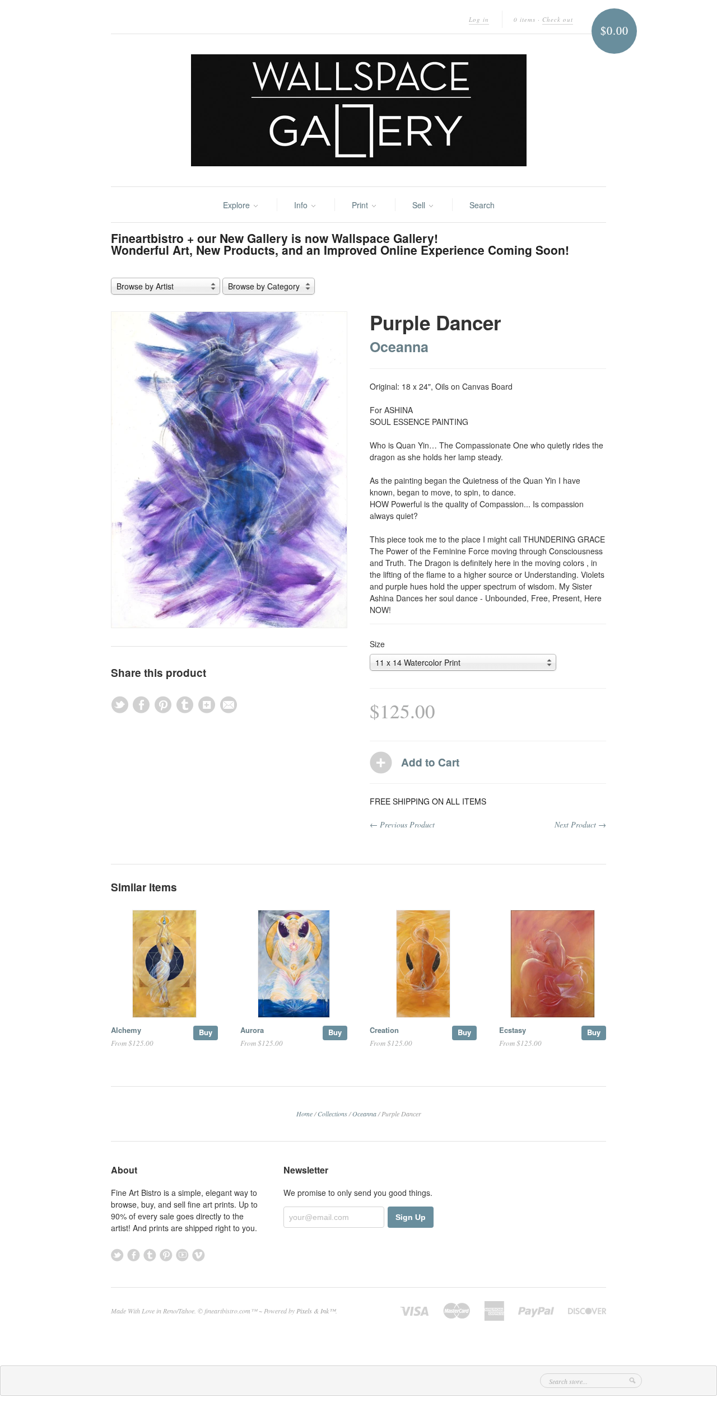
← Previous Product (402, 824)
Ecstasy (512, 1030)
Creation (384, 1030)
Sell (419, 205)
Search (482, 205)
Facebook (133, 1255)
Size (377, 643)
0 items (525, 19)
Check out (557, 19)
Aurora (252, 1030)
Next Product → (580, 824)
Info (302, 205)
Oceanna (399, 346)
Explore (237, 205)
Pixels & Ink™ (316, 1310)
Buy (205, 1032)
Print (361, 205)
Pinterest (166, 1255)
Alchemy (126, 1030)
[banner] (358, 110)
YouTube (182, 1255)
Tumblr (149, 1255)
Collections (332, 1113)
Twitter (117, 1255)
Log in (479, 19)
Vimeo (198, 1255)
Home (304, 1113)
